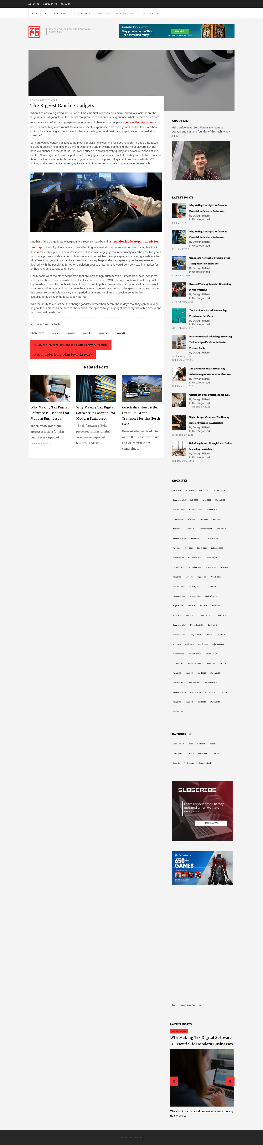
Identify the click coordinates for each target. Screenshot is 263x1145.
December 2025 (179, 500)
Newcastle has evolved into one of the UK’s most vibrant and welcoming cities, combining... (141, 428)
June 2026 (177, 490)
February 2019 (178, 682)
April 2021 (177, 615)
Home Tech (39, 13)
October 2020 (213, 625)
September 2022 (194, 567)
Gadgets (103, 13)
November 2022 (212, 557)
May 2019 (189, 673)
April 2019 (202, 673)
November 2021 (179, 596)
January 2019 (194, 682)
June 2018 (177, 702)
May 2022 (189, 577)
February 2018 (178, 711)
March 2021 (190, 615)
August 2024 (178, 519)
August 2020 (196, 634)
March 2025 (220, 500)
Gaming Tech (125, 13)
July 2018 (223, 692)
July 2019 (223, 663)
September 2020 (179, 634)
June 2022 (177, 577)
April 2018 (202, 702)
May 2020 (177, 644)
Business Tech (151, 13)
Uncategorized (205, 763)
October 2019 (178, 663)
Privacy (66, 4)
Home (191, 753)
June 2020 (222, 634)
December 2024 (195, 509)
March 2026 (203, 490)
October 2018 (195, 692)
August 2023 (213, 538)
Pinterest (119, 333)
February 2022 (179, 586)
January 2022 (194, 586)
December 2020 (179, 625)
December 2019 (194, 653)
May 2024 (216, 519)
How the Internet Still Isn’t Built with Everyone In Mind (72, 345)
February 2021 (205, 615)
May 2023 (189, 548)
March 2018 (215, 702)
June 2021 (203, 605)
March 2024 (190, 529)
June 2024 (204, 519)
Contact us (50, 4)
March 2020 (203, 644)
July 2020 (209, 634)
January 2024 (221, 529)
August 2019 (210, 663)
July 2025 (194, 500)
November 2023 (179, 538)
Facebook (70, 333)
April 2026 (190, 490)
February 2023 (217, 548)
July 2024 (191, 519)
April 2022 (202, 577)
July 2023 (176, 548)
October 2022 (178, 567)
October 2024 (212, 509)
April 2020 (189, 644)
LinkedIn (102, 333)
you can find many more (140, 122)
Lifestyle (215, 753)
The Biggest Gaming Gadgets (62, 105)
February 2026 (219, 490)
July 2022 (224, 567)
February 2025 (179, 509)
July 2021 (191, 605)
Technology (62, 13)
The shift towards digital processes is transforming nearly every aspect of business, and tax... (50, 425)
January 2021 (221, 615)
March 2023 (202, 548)
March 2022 (216, 577)
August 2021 (178, 605)
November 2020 (196, 625)
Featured (201, 743)
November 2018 (179, 692)
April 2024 (177, 529)
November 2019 (212, 653)
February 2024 (206, 529)
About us (33, 4)
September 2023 (196, 538)
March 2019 (215, 673)
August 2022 (211, 567)
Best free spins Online (186, 1005)
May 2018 (189, 702)
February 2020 (218, 644)
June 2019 (177, 673)
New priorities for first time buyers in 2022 (62, 354)
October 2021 (195, 596)
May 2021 (216, 605)
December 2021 (211, 586)
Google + (86, 333)
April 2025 (207, 500)
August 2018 (210, 692)
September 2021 (211, 596)
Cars (191, 743)
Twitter (54, 333)
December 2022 (194, 557)
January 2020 (178, 653)
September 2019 (194, 663)
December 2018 (210, 682)
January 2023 (178, 557)
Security (84, 13)
